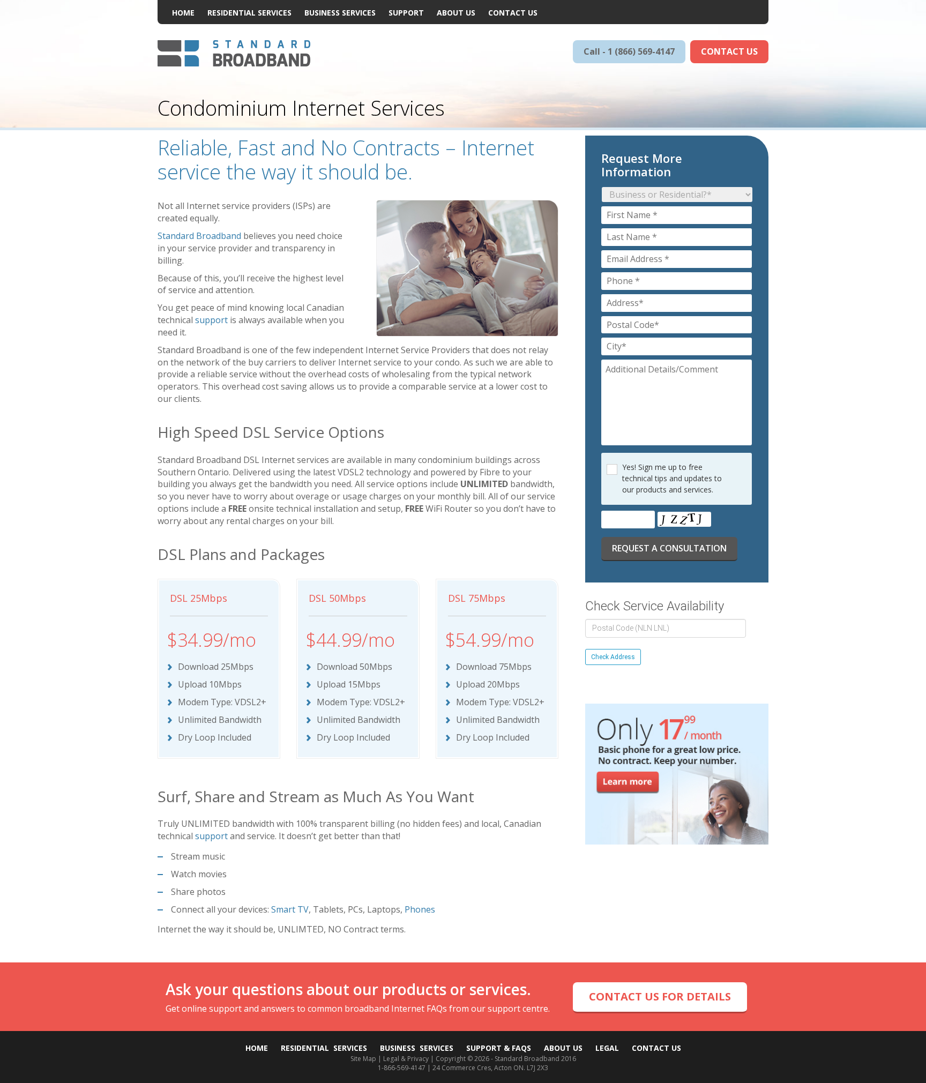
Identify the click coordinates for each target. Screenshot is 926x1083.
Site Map (363, 1058)
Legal (607, 1048)
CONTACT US (729, 51)
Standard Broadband (199, 236)
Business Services (340, 13)
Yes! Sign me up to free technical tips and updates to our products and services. (672, 478)
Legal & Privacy (406, 1058)
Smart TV (290, 909)
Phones (420, 909)
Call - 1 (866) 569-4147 (629, 51)
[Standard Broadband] (234, 52)
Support (406, 13)
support (211, 320)
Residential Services (249, 13)
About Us (456, 13)
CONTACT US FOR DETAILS (660, 996)
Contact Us (512, 13)
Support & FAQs (498, 1048)
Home (183, 13)
